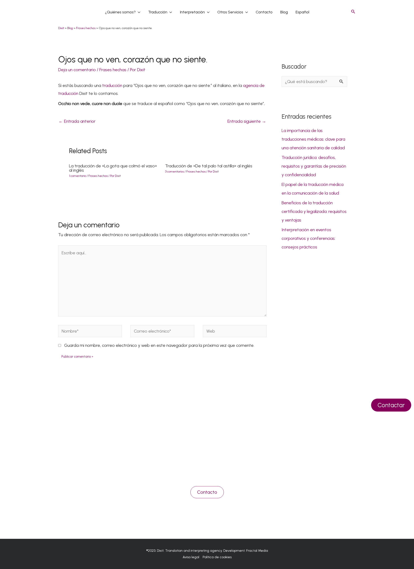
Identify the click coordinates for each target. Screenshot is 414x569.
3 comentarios (174, 171)
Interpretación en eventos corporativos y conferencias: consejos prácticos (308, 238)
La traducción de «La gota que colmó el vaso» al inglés (113, 168)
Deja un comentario (77, 69)
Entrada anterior (77, 121)
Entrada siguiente (246, 121)
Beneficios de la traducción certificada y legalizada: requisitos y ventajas (314, 211)
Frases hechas (112, 69)
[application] (138, 12)
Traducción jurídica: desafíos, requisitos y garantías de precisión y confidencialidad (314, 166)
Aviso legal (191, 557)
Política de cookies (217, 557)
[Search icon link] (353, 12)
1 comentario (77, 176)
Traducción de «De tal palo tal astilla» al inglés (208, 165)
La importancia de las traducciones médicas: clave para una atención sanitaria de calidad (313, 139)
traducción (111, 85)
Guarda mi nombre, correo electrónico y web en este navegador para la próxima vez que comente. (159, 345)
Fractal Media (257, 551)
